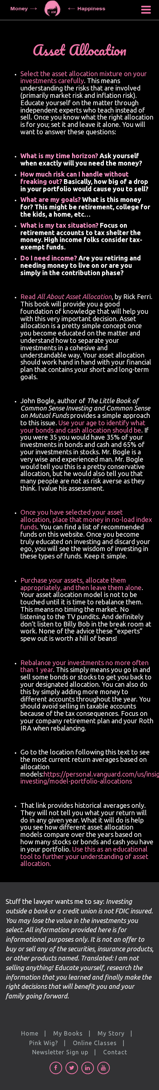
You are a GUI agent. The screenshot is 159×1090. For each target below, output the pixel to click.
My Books (68, 1033)
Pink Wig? (43, 1043)
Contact (115, 1052)
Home (29, 1033)
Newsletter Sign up (60, 1052)
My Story (111, 1033)
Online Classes (95, 1043)
